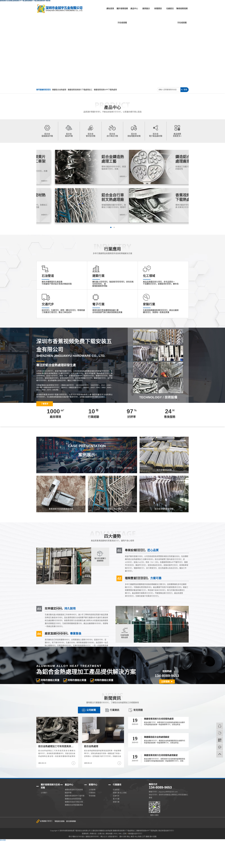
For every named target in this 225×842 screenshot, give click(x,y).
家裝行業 (116, 802)
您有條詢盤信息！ (133, 833)
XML (120, 833)
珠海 (139, 836)
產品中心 (134, 9)
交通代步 (116, 796)
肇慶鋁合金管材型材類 (73, 799)
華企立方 (103, 836)
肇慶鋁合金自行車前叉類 (74, 802)
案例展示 (146, 9)
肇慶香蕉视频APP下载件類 (74, 796)
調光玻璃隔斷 (71, 821)
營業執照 (85, 833)
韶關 (154, 836)
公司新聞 (91, 710)
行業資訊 (114, 710)
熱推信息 (93, 833)
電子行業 (116, 799)
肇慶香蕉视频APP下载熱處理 (105, 90)
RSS (115, 833)
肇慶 (147, 836)
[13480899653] (219, 733)
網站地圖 (109, 833)
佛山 (128, 836)
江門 (143, 836)
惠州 (151, 836)
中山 (136, 836)
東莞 (132, 836)
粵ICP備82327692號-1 (77, 836)
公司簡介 (44, 793)
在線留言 (170, 9)
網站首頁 (110, 9)
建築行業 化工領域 (119, 793)
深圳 (124, 836)
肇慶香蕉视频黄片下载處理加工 (80, 90)
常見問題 (138, 710)
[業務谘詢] (219, 726)
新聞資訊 (158, 9)
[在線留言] (219, 747)
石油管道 (116, 790)
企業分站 (101, 833)
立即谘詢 (165, 681)
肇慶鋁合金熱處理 (59, 90)
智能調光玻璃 (60, 821)
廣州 (121, 836)
